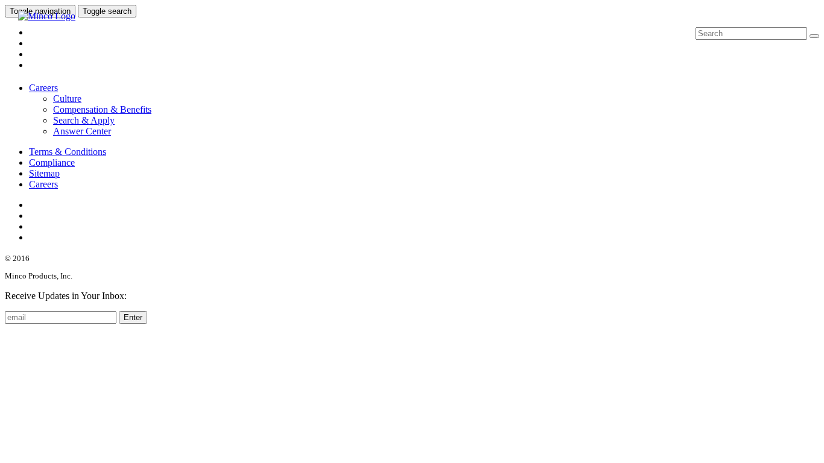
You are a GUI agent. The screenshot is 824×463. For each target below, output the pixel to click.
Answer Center (82, 131)
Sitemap (44, 173)
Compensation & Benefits (102, 109)
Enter (133, 317)
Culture (67, 98)
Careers (43, 88)
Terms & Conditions (67, 151)
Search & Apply (84, 120)
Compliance (52, 162)
